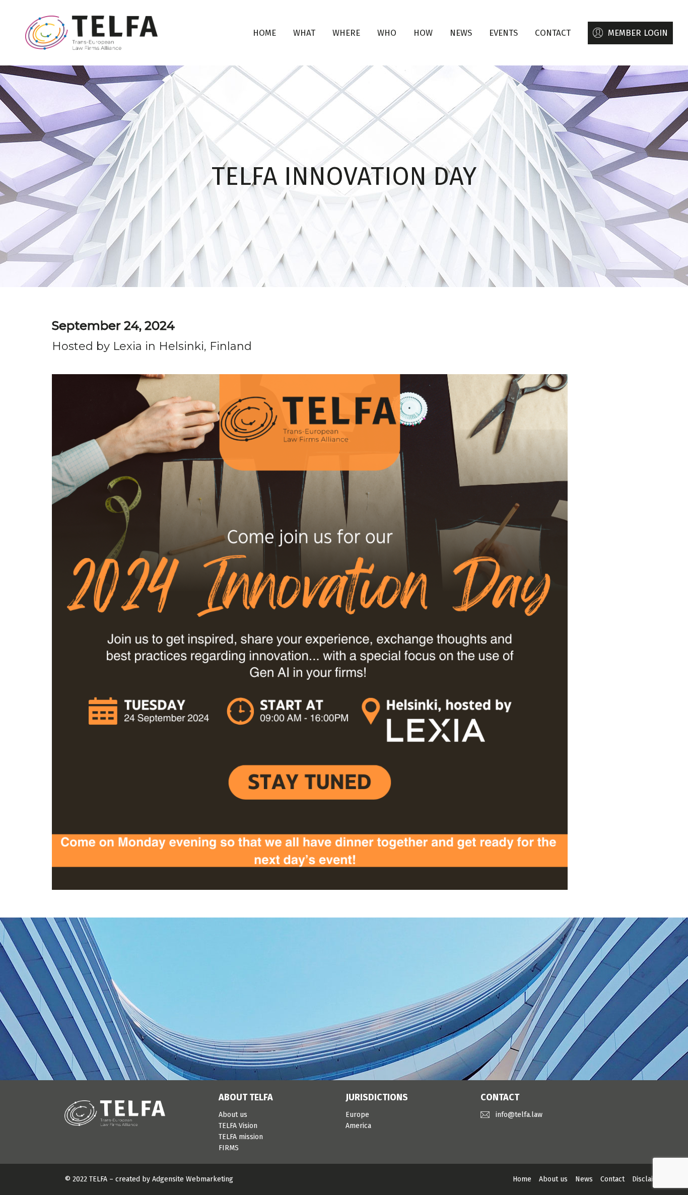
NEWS (461, 33)
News (584, 1179)
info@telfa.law (519, 1114)
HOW (423, 33)
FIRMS (229, 1148)
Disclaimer (649, 1179)
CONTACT (553, 33)
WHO (386, 33)
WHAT (304, 33)
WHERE (346, 33)
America (358, 1125)
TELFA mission (241, 1137)
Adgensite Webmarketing (192, 1179)
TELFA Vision (238, 1125)
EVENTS (503, 33)
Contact (612, 1179)
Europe (357, 1114)
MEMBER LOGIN (638, 33)
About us (233, 1114)
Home (264, 33)
